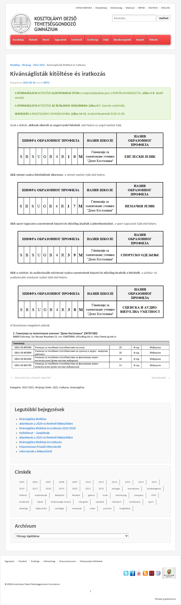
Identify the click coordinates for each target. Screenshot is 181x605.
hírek (105, 495)
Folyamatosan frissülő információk (40, 447)
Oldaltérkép (101, 8)
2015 (154, 482)
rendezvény (134, 502)
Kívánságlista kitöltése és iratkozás (40, 442)
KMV (153, 495)
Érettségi (92, 39)
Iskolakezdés (159, 377)
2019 (61, 489)
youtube (107, 508)
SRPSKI (141, 8)
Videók (153, 39)
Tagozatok (60, 39)
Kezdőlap (18, 39)
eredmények (41, 495)
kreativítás (24, 502)
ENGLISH (165, 8)
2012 (114, 482)
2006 (35, 482)
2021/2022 (39, 65)
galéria (91, 495)
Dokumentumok (67, 561)
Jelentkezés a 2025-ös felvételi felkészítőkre (46, 437)
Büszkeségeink (122, 39)
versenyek (77, 508)
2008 (61, 482)
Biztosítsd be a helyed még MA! (33, 377)
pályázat (100, 502)
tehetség (23, 508)
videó (92, 508)
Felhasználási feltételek (91, 561)
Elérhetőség (116, 8)
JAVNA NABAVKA (83, 8)
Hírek (46, 39)
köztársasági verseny (61, 502)
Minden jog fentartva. (165, 599)
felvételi (76, 495)
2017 (35, 489)
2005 (22, 482)
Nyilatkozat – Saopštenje (34, 433)
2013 (127, 482)
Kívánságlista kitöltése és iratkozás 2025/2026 (47, 428)
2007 (48, 482)
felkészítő (59, 495)
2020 (74, 489)
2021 (88, 489)
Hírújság (26, 65)
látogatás (83, 502)
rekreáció (116, 502)
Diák (105, 39)
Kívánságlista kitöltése (32, 419)
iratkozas (64, 387)
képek (40, 502)
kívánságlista (77, 387)
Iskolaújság (121, 495)
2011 (101, 482)
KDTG (47, 82)
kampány (138, 495)
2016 (22, 489)
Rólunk (33, 39)
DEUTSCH (153, 8)
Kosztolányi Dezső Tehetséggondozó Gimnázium (36, 584)
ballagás (116, 489)
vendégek (59, 508)
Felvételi (77, 39)
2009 (74, 482)
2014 (141, 482)
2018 (48, 489)
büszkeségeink (154, 489)
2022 (55, 387)
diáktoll (23, 495)
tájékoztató (41, 508)
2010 (88, 482)
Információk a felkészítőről (35, 451)
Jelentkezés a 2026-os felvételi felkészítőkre (46, 424)
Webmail (130, 8)
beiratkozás (133, 489)
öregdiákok (124, 508)
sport (151, 502)
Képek (140, 39)
